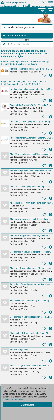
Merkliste (48, 2)
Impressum (19, 400)
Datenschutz (8, 400)
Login (41, 10)
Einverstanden (28, 405)
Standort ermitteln (17, 35)
